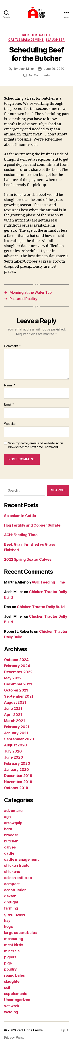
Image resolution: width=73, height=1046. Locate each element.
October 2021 (16, 690)
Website (10, 424)
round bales (14, 975)
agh (7, 817)
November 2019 (18, 782)
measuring (13, 939)
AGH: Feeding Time (20, 535)
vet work (11, 1006)
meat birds (13, 945)
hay (7, 920)
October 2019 (16, 788)
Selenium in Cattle (20, 516)
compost (12, 884)
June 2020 (13, 757)
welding (11, 1012)
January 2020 (16, 769)
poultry (10, 969)
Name (9, 385)
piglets (10, 957)
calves (10, 847)
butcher (29, 35)
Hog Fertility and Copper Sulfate (32, 525)
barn (8, 829)
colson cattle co (18, 878)
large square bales (20, 932)
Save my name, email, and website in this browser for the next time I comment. (35, 445)
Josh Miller (26, 69)
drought (11, 902)
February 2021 (16, 727)
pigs (8, 963)
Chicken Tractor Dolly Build (41, 607)
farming (11, 908)
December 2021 (18, 684)
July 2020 (13, 751)
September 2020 (19, 739)
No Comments (39, 75)
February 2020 (17, 763)
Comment (12, 346)
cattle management (26, 39)
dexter (10, 896)
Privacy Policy (14, 1037)
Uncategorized (17, 1000)
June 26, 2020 (54, 69)
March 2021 (14, 721)
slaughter (55, 39)
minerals (11, 951)
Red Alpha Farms (30, 1030)
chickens (12, 871)
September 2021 (18, 696)
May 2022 (12, 678)
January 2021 (16, 733)
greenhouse (14, 914)
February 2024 (17, 666)
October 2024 (16, 660)
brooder (11, 835)
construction (15, 890)
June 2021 (13, 708)
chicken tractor (17, 865)
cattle (45, 35)
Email (9, 404)
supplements (15, 993)
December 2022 (18, 672)
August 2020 (15, 745)
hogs (8, 926)
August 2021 (15, 702)
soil (7, 987)
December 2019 (18, 775)
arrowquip (13, 823)
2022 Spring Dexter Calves (27, 559)
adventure (13, 810)
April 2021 (13, 714)
